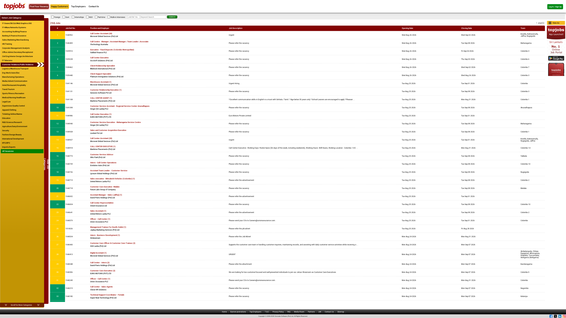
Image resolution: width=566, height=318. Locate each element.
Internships (79, 17)
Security (5, 131)
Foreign (57, 17)
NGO (91, 17)
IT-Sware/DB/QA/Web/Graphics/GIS (17, 23)
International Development (13, 139)
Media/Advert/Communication (14, 81)
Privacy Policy (278, 312)
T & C (267, 312)
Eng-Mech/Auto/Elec (11, 73)
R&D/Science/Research (12, 122)
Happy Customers (59, 6)
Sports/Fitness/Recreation (13, 93)
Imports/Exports (8, 147)
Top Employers (78, 6)
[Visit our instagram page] (564, 316)
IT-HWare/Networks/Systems (14, 27)
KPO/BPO (6, 143)
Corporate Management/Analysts (16, 48)
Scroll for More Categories (21, 305)
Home (224, 312)
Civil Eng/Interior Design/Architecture (17, 56)
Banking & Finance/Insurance (14, 36)
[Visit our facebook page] (550, 316)
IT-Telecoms (7, 60)
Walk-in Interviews (117, 17)
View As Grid (556, 23)
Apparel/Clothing (9, 110)
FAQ (289, 312)
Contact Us (94, 6)
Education (6, 118)
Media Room (299, 312)
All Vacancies (8, 151)
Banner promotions (238, 312)
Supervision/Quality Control (13, 106)
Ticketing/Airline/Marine (12, 114)
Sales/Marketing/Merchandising (15, 40)
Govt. (67, 17)
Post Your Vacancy (39, 6)
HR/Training (7, 44)
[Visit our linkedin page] (559, 316)
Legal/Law (6, 102)
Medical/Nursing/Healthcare (13, 98)
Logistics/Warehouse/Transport (15, 69)
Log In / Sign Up (555, 7)
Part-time (101, 17)
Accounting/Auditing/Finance (14, 32)
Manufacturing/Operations (13, 77)
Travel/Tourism (8, 89)
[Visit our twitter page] (555, 316)
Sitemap (340, 312)
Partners (311, 312)
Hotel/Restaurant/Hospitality (14, 85)
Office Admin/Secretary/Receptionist (17, 52)
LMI (319, 312)
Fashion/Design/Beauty (12, 135)
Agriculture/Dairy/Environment (14, 126)
